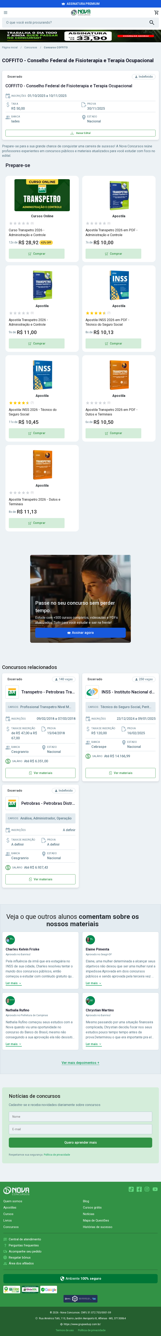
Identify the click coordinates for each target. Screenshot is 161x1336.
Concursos (30, 47)
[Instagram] (147, 1189)
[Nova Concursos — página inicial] (80, 12)
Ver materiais (43, 773)
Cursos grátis (92, 1207)
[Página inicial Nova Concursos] (16, 1191)
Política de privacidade (57, 1154)
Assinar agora (83, 633)
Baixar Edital (83, 133)
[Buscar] (154, 23)
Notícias (88, 1214)
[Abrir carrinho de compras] (156, 12)
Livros (7, 1220)
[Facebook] (139, 1189)
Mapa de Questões (96, 1220)
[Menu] (5, 12)
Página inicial (10, 47)
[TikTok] (131, 1189)
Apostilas (9, 1207)
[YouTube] (155, 1189)
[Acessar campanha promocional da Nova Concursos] (80, 36)
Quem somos (12, 1201)
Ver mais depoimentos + (80, 1063)
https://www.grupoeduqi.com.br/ (82, 1324)
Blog (86, 1201)
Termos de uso (65, 1330)
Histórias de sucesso (97, 1227)
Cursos (8, 1214)
